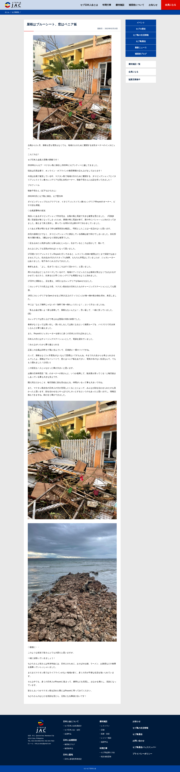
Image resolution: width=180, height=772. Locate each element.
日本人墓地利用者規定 (73, 759)
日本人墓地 (68, 755)
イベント (141, 23)
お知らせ (153, 5)
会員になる (170, 5)
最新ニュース (141, 47)
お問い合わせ (138, 741)
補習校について (136, 5)
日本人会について (71, 721)
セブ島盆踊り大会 (108, 752)
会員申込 (68, 734)
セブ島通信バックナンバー (144, 747)
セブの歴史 (141, 29)
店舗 (102, 730)
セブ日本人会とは (89, 5)
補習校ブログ (141, 54)
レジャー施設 (106, 738)
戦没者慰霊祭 (106, 757)
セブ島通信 (15, 12)
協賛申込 (104, 742)
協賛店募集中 (134, 79)
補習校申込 (69, 748)
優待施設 (120, 5)
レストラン (105, 726)
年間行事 (106, 5)
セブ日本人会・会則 (72, 730)
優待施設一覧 (134, 64)
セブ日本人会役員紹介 (73, 726)
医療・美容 (105, 734)
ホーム (7, 12)
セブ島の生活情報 (141, 35)
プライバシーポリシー (142, 754)
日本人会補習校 (70, 740)
